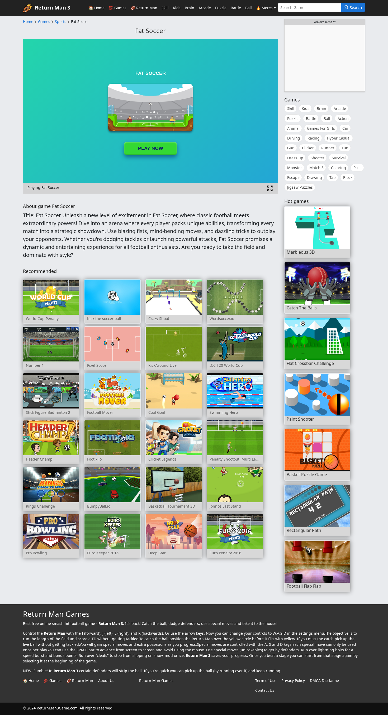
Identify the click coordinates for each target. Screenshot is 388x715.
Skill (165, 7)
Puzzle (220, 7)
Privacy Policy (293, 680)
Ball (248, 7)
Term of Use (265, 680)
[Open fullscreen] (269, 188)
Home (28, 21)
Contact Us (264, 690)
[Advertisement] (325, 58)
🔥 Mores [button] (264, 7)
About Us (106, 680)
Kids (177, 7)
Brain (189, 7)
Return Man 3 (52, 7)
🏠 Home (97, 7)
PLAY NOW (150, 148)
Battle (236, 7)
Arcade (204, 7)
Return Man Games (156, 680)
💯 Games (117, 7)
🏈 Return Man (144, 7)
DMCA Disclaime (324, 680)
